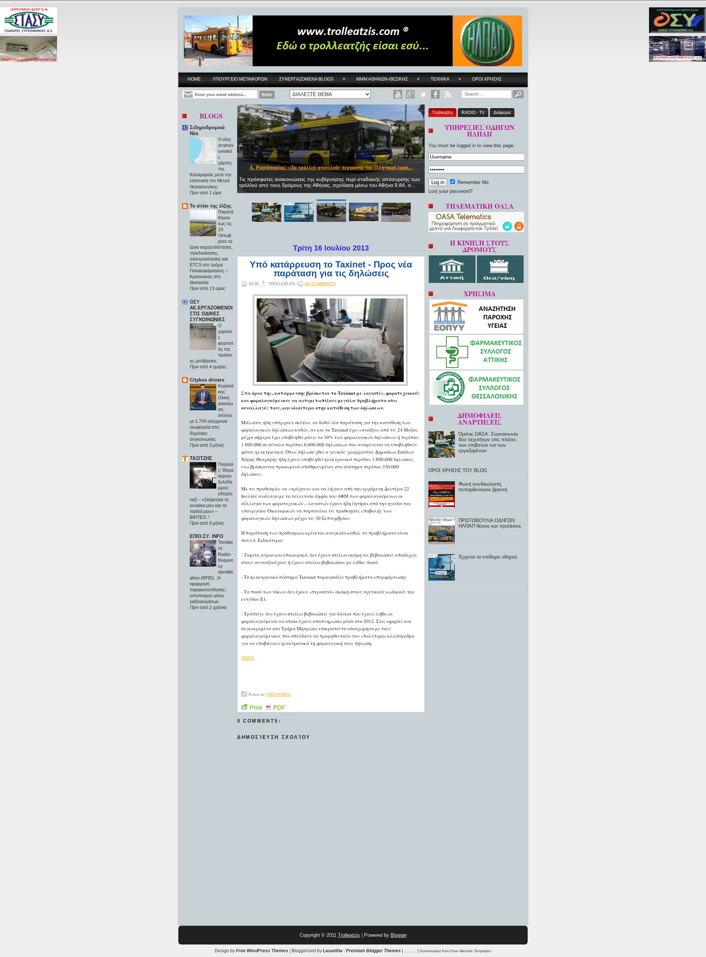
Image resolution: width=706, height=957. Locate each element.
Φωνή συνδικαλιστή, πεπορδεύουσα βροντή (483, 486)
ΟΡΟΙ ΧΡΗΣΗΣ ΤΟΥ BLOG (457, 470)
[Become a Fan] (435, 94)
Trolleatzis (442, 112)
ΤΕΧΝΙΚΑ (446, 79)
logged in (466, 145)
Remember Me (472, 182)
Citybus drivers (207, 380)
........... (410, 950)
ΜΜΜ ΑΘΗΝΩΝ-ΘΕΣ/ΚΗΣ (388, 79)
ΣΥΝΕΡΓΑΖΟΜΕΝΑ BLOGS (312, 79)
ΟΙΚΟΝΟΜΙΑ (278, 694)
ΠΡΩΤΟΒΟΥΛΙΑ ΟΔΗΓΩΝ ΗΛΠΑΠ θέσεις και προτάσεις (490, 523)
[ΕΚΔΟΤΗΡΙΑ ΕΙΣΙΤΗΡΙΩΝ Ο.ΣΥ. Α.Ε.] (677, 49)
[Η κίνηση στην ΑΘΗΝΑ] (453, 281)
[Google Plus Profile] (410, 94)
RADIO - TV (473, 112)
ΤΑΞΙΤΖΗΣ (201, 458)
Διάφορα (502, 112)
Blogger (399, 935)
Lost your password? (450, 191)
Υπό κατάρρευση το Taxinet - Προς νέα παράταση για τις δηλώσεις (331, 269)
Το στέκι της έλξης (211, 206)
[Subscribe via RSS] (447, 94)
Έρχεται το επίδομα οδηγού (488, 557)
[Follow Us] (422, 94)
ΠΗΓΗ (247, 658)
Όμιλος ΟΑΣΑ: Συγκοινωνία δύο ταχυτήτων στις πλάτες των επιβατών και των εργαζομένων (488, 442)
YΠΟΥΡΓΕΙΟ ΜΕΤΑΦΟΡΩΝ (240, 79)
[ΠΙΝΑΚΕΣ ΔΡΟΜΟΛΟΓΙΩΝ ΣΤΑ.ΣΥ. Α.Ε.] (28, 20)
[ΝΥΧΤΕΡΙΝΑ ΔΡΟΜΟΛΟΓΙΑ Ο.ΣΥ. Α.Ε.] (677, 20)
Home (194, 79)
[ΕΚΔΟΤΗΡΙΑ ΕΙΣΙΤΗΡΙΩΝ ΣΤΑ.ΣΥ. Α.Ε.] (28, 49)
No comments (319, 283)
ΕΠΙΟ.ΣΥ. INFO (206, 536)
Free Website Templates (470, 951)
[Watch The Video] (397, 94)
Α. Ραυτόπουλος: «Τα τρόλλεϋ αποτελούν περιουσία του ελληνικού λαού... (331, 167)
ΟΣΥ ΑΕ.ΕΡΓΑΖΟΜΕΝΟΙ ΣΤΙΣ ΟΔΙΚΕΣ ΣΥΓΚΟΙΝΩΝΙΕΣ (211, 310)
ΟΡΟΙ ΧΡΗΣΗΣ (487, 79)
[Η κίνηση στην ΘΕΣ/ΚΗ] (500, 281)
